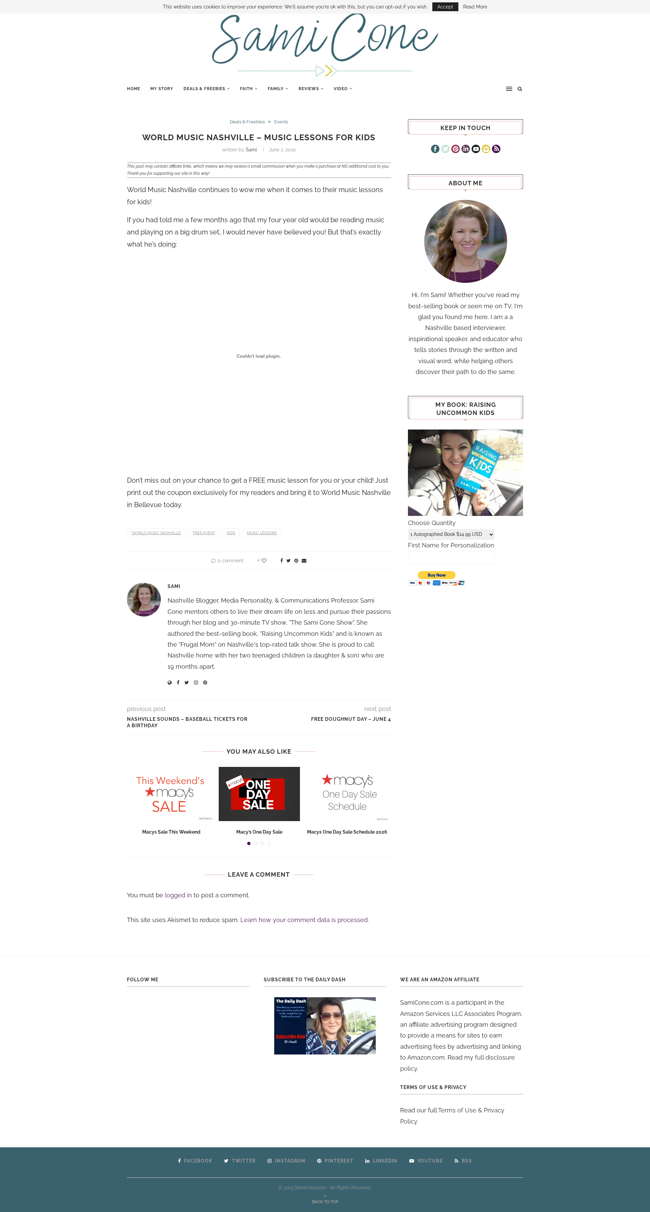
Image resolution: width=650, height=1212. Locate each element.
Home (133, 88)
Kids (231, 533)
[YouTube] (476, 150)
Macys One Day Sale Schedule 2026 (347, 832)
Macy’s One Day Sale (259, 832)
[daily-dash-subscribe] (325, 1025)
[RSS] (496, 150)
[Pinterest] (455, 150)
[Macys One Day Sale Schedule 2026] (347, 794)
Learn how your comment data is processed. (304, 919)
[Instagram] (486, 150)
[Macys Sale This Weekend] (171, 794)
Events (281, 121)
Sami (251, 149)
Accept (445, 6)
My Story (161, 88)
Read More (475, 6)
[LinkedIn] (465, 150)
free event (204, 533)
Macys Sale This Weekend (171, 832)
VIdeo (341, 88)
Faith (246, 88)
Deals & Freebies (204, 88)
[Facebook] (435, 150)
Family (276, 88)
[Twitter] (445, 150)
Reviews (309, 88)
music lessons (262, 533)
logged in (178, 895)
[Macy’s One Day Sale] (259, 794)
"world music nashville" (156, 533)
